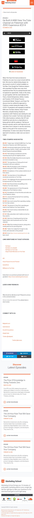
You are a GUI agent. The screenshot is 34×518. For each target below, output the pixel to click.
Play (4, 33)
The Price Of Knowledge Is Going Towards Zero (14, 381)
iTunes (4, 499)
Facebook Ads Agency (6, 516)
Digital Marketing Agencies (17, 513)
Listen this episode (12, 402)
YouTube (19, 499)
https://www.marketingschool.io (19, 233)
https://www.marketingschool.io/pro (18, 277)
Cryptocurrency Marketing (7, 511)
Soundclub (30, 499)
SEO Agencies (26, 513)
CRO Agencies (18, 510)
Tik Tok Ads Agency (5, 513)
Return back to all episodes (10, 12)
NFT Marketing (25, 510)
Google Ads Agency (16, 516)
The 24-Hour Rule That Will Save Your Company (17, 415)
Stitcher (9, 499)
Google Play (24, 499)
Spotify (14, 499)
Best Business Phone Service (7, 510)
